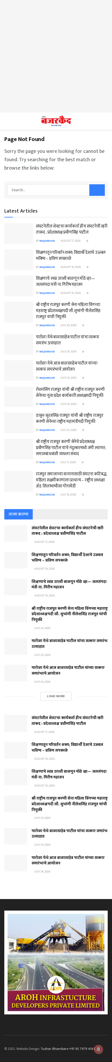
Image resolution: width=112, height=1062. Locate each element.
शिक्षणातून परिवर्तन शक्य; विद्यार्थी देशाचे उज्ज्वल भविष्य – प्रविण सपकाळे (71, 255)
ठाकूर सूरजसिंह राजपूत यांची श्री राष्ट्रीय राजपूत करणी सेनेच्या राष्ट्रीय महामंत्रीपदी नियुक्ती (69, 418)
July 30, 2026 (68, 325)
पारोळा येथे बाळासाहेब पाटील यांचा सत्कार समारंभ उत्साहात (67, 340)
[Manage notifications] (98, 1049)
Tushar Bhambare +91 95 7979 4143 (68, 1049)
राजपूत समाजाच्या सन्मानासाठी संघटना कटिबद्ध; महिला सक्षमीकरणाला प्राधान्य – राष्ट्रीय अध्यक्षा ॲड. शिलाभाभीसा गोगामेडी (71, 480)
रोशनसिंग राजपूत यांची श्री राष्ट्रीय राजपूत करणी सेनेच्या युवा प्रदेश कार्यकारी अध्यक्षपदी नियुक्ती (70, 392)
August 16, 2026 (70, 267)
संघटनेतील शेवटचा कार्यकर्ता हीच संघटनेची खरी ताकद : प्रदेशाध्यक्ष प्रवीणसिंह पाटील (71, 229)
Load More (56, 696)
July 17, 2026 (68, 462)
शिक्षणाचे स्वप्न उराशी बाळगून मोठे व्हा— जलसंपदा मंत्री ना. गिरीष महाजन (65, 281)
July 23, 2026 (68, 430)
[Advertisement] (56, 56)
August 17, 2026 (70, 241)
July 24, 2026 (68, 351)
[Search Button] (97, 190)
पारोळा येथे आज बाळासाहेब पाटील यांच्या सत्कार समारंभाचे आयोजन (66, 366)
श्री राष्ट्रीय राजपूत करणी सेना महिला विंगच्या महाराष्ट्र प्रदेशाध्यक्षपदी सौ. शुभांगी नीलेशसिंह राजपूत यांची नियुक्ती (68, 310)
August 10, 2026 (70, 293)
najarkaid (47, 241)
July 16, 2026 (68, 494)
